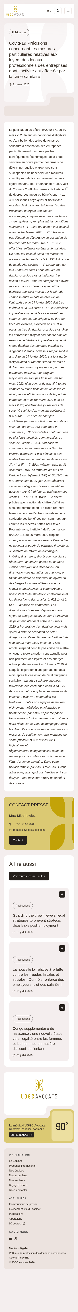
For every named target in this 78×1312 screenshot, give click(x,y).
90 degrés (15, 1223)
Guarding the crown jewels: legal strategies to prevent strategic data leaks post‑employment (39, 920)
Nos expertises (18, 1175)
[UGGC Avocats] (15, 11)
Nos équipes (16, 1170)
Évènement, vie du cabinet (24, 1208)
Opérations (15, 1218)
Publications (16, 1213)
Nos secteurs (17, 1180)
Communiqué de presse (23, 1204)
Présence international (22, 1165)
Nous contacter (18, 1189)
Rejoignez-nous (18, 1185)
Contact (18, 840)
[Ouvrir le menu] (68, 10)
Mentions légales (18, 1248)
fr (47, 11)
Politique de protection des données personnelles (37, 1252)
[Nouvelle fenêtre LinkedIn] (10, 1238)
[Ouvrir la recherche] (57, 10)
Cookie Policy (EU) (19, 1257)
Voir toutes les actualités (29, 876)
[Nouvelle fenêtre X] (15, 1238)
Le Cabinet (15, 1160)
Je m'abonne (18, 1135)
